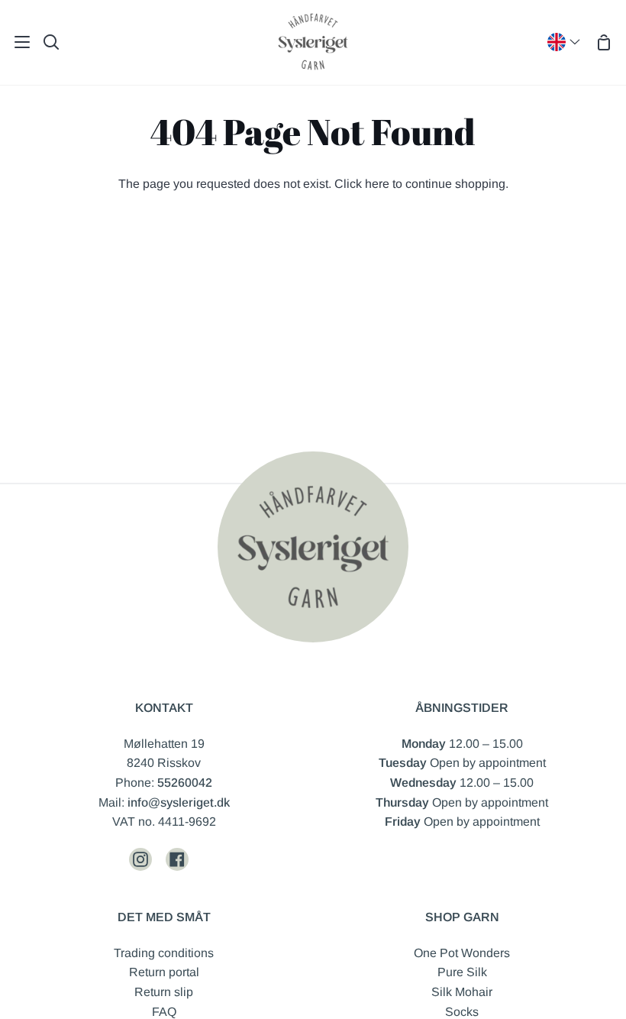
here (377, 183)
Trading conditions (164, 952)
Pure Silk (462, 972)
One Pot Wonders (462, 952)
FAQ (164, 1011)
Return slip (163, 991)
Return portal (164, 972)
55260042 (184, 782)
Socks (462, 1011)
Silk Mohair (461, 991)
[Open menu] (15, 42)
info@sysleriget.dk (178, 802)
